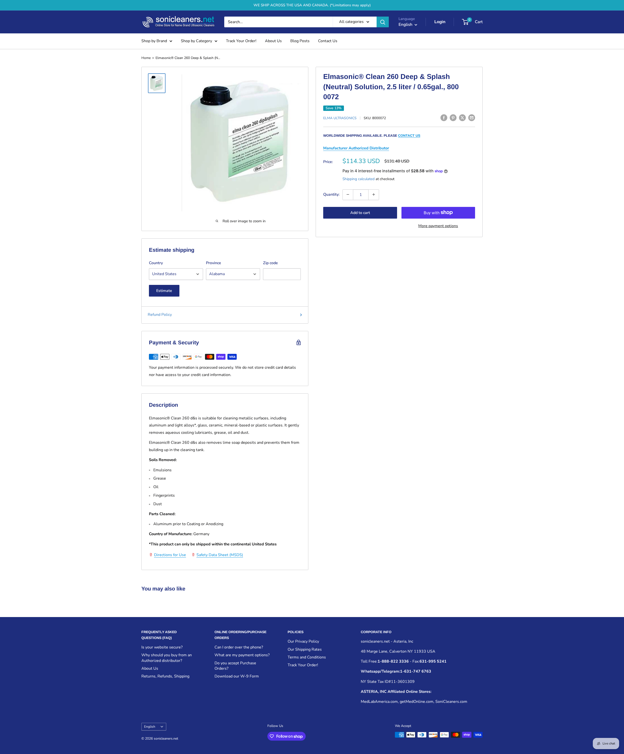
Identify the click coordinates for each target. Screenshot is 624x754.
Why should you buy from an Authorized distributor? (166, 657)
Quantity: (331, 194)
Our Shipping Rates (305, 649)
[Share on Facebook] (443, 117)
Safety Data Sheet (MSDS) (219, 555)
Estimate (164, 290)
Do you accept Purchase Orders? (235, 665)
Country (156, 263)
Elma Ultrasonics (340, 118)
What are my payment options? (242, 655)
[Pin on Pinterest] (453, 117)
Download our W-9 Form (236, 676)
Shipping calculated (358, 178)
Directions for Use (170, 555)
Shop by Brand (154, 41)
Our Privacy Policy (303, 641)
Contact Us (327, 41)
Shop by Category (196, 41)
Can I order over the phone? (238, 647)
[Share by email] (471, 117)
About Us (273, 41)
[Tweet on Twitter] (462, 117)
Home (146, 58)
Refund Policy (160, 314)
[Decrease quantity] (348, 194)
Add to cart (360, 212)
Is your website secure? (162, 647)
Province (213, 263)
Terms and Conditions (307, 657)
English (149, 726)
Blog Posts (300, 41)
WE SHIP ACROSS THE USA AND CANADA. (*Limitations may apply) (312, 5)
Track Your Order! (241, 41)
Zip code (270, 263)
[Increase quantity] (374, 194)
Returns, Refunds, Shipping (165, 676)
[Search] (383, 22)
